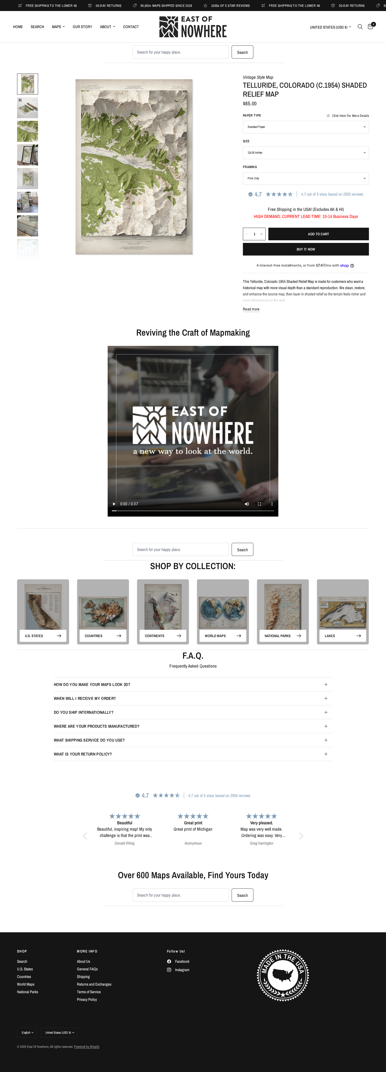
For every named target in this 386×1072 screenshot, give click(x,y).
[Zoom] (216, 85)
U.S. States (34, 635)
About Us (83, 961)
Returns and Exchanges (94, 984)
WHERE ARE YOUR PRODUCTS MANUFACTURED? (96, 726)
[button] (86, 836)
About (105, 26)
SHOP (22, 951)
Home (18, 26)
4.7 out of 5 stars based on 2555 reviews (332, 194)
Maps (56, 26)
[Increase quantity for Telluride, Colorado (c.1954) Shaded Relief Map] (261, 234)
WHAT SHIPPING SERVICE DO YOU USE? (89, 740)
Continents (154, 635)
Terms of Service (89, 992)
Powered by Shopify (86, 1046)
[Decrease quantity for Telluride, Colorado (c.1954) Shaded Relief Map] (247, 234)
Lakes (330, 635)
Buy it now (306, 249)
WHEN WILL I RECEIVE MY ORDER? (85, 698)
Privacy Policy (87, 999)
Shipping (83, 976)
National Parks (278, 635)
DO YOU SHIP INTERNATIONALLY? (83, 712)
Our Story (82, 26)
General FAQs (87, 969)
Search (37, 26)
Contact (131, 26)
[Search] (360, 27)
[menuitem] (20, 27)
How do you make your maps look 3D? (92, 684)
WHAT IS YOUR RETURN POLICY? (83, 754)
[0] (369, 27)
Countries (93, 635)
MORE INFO (87, 951)
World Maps (215, 635)
